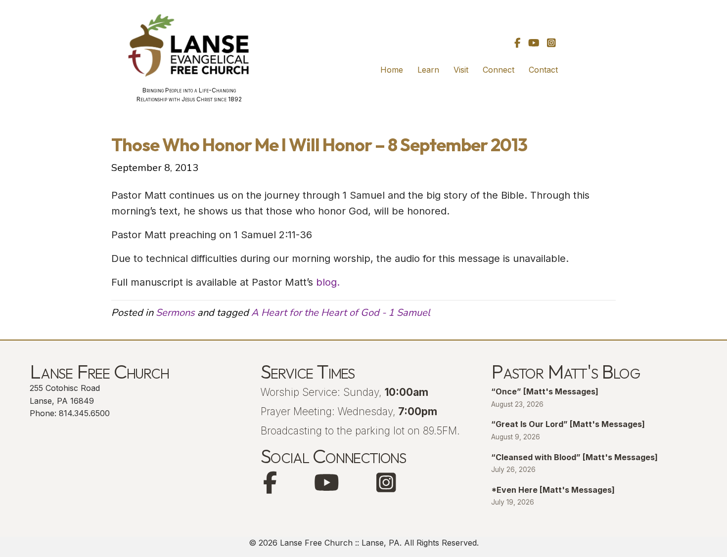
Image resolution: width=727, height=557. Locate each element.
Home (391, 70)
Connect (498, 70)
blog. (328, 282)
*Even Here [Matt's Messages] (553, 490)
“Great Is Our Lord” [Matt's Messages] (568, 424)
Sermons (175, 312)
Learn (428, 70)
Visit (461, 70)
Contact (543, 70)
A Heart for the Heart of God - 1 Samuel (340, 312)
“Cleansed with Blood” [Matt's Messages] (574, 457)
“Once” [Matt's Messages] (544, 391)
